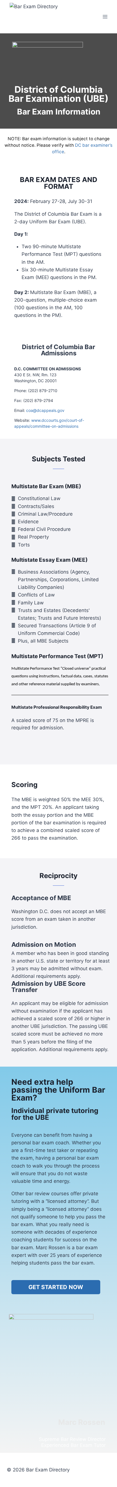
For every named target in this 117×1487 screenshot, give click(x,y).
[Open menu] (105, 16)
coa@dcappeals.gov (45, 410)
